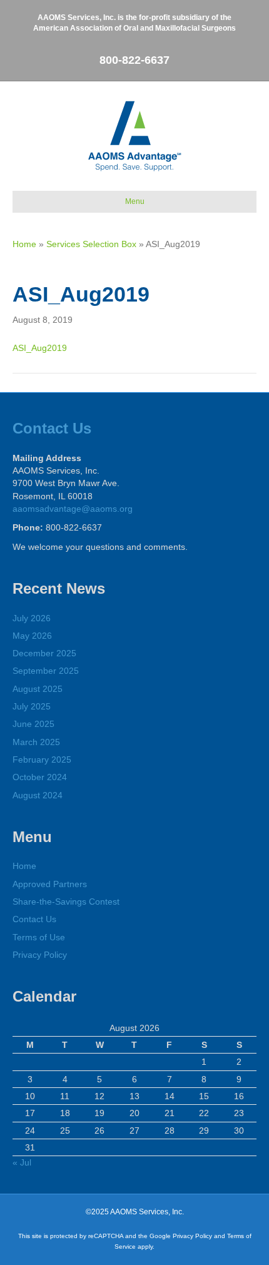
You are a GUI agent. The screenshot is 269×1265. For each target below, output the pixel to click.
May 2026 (32, 636)
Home (24, 244)
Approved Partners (50, 884)
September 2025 (46, 671)
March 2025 (36, 742)
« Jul (22, 1162)
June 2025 (33, 724)
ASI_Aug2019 (40, 348)
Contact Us (52, 428)
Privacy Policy (40, 955)
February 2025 (42, 759)
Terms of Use (39, 937)
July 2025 (32, 706)
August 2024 (38, 795)
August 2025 (38, 689)
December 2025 (44, 653)
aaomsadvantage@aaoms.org (73, 509)
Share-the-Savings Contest (66, 902)
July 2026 (32, 618)
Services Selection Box (91, 244)
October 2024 (40, 777)
